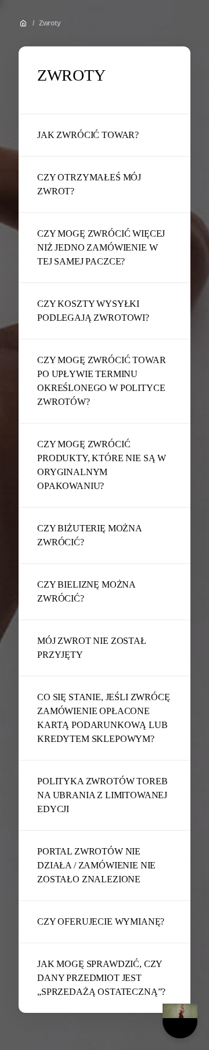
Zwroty (50, 23)
